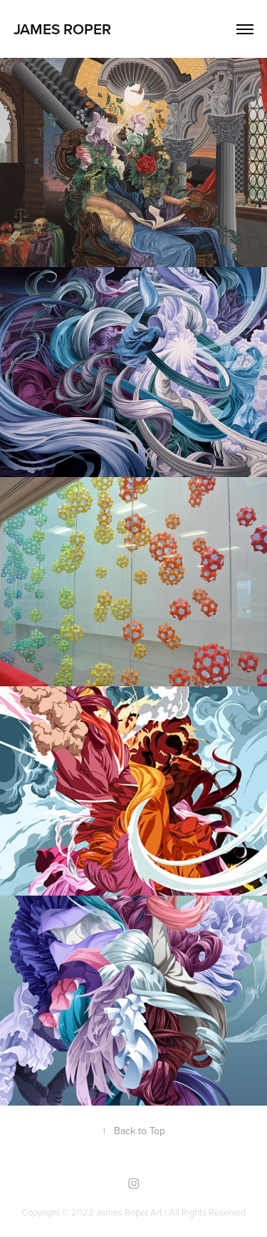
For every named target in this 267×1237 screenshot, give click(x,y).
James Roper (62, 28)
